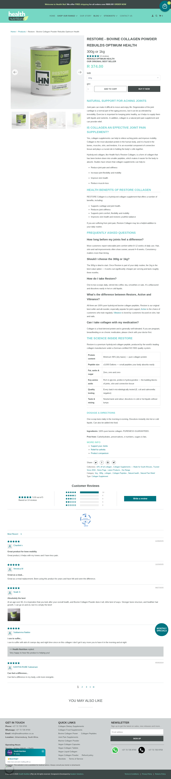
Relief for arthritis (98, 449)
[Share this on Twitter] (95, 462)
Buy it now (144, 89)
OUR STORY (86, 16)
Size (89, 73)
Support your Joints (99, 446)
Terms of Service (76, 759)
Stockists (62, 759)
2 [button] (82, 687)
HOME (52, 16)
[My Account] (153, 16)
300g (101, 473)
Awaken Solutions (76, 774)
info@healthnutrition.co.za (22, 733)
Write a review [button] (140, 498)
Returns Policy (160, 774)
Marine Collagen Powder (68, 741)
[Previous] (15, 72)
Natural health (133, 473)
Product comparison (99, 453)
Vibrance (117, 313)
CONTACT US (126, 16)
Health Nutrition (24, 774)
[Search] (156, 16)
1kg (96, 473)
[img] (13, 541)
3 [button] (86, 687)
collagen (108, 473)
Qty (88, 84)
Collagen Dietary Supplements (71, 726)
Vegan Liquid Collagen (67, 751)
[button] (93, 56)
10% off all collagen (104, 467)
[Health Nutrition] (19, 16)
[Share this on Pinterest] (107, 462)
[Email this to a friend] (113, 462)
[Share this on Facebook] (101, 462)
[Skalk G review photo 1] (13, 614)
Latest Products (114, 470)
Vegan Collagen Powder (68, 755)
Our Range (126, 470)
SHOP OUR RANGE (66, 16)
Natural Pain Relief (148, 473)
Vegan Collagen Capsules (69, 744)
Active (143, 309)
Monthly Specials (162, 629)
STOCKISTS (110, 16)
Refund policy (87, 755)
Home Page (102, 470)
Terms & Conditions (132, 774)
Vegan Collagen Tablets (68, 748)
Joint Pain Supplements (68, 737)
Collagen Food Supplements (70, 730)
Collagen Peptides (120, 473)
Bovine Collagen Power (68, 733)
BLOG (97, 16)
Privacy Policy (147, 774)
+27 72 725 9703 (19, 726)
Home (13, 32)
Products (22, 32)
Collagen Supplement (100, 476)
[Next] (80, 72)
